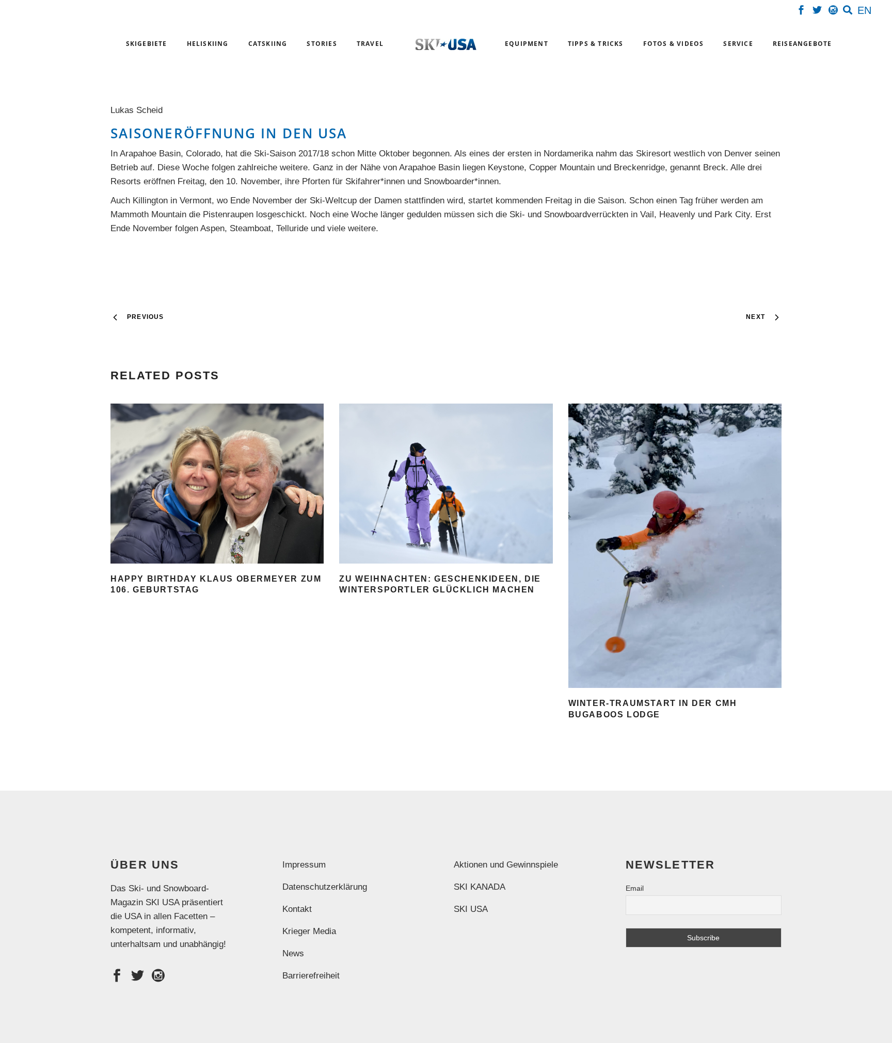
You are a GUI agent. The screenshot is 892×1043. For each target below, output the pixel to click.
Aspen (212, 228)
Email (635, 888)
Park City (732, 214)
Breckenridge (639, 167)
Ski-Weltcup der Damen (356, 200)
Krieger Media (309, 931)
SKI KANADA (479, 887)
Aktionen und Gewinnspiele (506, 865)
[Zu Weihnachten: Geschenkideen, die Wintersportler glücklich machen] (445, 484)
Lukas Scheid (139, 110)
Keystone (506, 167)
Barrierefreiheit (311, 976)
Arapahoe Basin (150, 153)
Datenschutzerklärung (324, 887)
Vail (647, 214)
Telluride (292, 228)
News (293, 953)
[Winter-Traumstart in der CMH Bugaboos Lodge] (675, 546)
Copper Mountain (562, 167)
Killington (150, 200)
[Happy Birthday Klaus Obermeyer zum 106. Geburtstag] (217, 484)
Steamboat (250, 228)
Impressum (304, 865)
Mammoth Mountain (148, 214)
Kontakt (297, 909)
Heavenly (677, 214)
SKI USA (471, 909)
